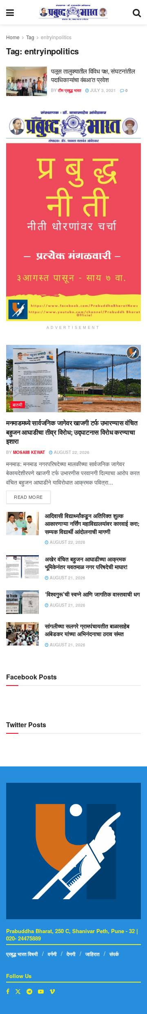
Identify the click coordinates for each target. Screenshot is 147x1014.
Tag (30, 37)
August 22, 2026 (71, 452)
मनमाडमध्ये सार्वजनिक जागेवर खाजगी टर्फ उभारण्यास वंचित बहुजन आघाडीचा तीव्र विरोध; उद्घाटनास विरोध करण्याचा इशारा (71, 432)
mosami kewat (29, 452)
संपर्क (114, 954)
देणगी (71, 954)
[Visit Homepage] (73, 12)
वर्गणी (52, 954)
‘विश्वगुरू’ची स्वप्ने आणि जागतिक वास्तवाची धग (92, 594)
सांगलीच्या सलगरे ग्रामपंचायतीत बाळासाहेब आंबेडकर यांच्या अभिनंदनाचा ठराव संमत (87, 630)
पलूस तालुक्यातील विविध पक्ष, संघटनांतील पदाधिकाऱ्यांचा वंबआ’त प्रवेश (93, 75)
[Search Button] (137, 12)
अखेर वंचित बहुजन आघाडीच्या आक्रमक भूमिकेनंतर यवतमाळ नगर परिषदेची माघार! (86, 563)
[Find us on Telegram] (29, 991)
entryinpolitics (56, 37)
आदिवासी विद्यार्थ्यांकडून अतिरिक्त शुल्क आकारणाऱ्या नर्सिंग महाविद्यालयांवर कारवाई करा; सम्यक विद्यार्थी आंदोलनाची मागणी (92, 523)
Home (13, 37)
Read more (32, 495)
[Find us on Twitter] (18, 991)
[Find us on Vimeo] (52, 991)
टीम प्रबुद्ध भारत (69, 90)
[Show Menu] (10, 12)
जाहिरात (92, 954)
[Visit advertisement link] (73, 215)
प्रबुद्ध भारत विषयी (22, 954)
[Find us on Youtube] (41, 991)
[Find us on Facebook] (7, 991)
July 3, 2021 (102, 90)
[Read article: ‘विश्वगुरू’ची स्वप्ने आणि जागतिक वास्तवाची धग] (22, 602)
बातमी (17, 404)
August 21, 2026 (67, 578)
